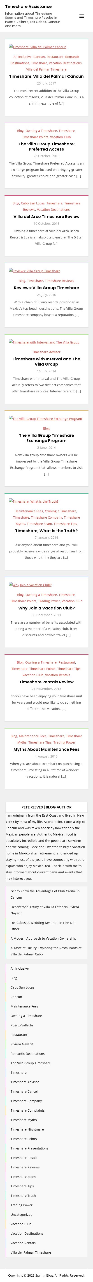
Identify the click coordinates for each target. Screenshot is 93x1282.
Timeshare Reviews (59, 281)
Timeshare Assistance (28, 6)
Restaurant (55, 57)
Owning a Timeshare (41, 130)
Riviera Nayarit (22, 1044)
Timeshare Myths (24, 1120)
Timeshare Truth (23, 1195)
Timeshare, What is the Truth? (46, 530)
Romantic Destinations (28, 1053)
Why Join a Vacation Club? (46, 608)
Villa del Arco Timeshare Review (46, 216)
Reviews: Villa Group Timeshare (46, 288)
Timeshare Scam (39, 524)
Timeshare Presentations (29, 1148)
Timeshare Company (46, 517)
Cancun (39, 57)
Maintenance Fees (29, 511)
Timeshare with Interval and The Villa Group (46, 361)
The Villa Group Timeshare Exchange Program (46, 438)
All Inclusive (23, 57)
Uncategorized (22, 1214)
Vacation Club (60, 137)
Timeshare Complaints (28, 1110)
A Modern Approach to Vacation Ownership (43, 938)
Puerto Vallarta (22, 1025)
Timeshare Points (35, 137)
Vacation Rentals (57, 675)
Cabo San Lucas (33, 203)
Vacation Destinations (65, 63)
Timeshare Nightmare (27, 1129)
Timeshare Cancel (24, 1091)
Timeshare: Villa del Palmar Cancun (46, 76)
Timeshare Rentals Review (46, 682)
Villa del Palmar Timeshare (46, 69)
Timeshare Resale (24, 1158)
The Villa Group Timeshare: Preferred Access (46, 146)
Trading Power (49, 601)
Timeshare (39, 63)
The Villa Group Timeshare (31, 1063)
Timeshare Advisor (46, 352)
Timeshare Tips (65, 524)
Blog (20, 130)
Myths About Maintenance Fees (46, 749)
